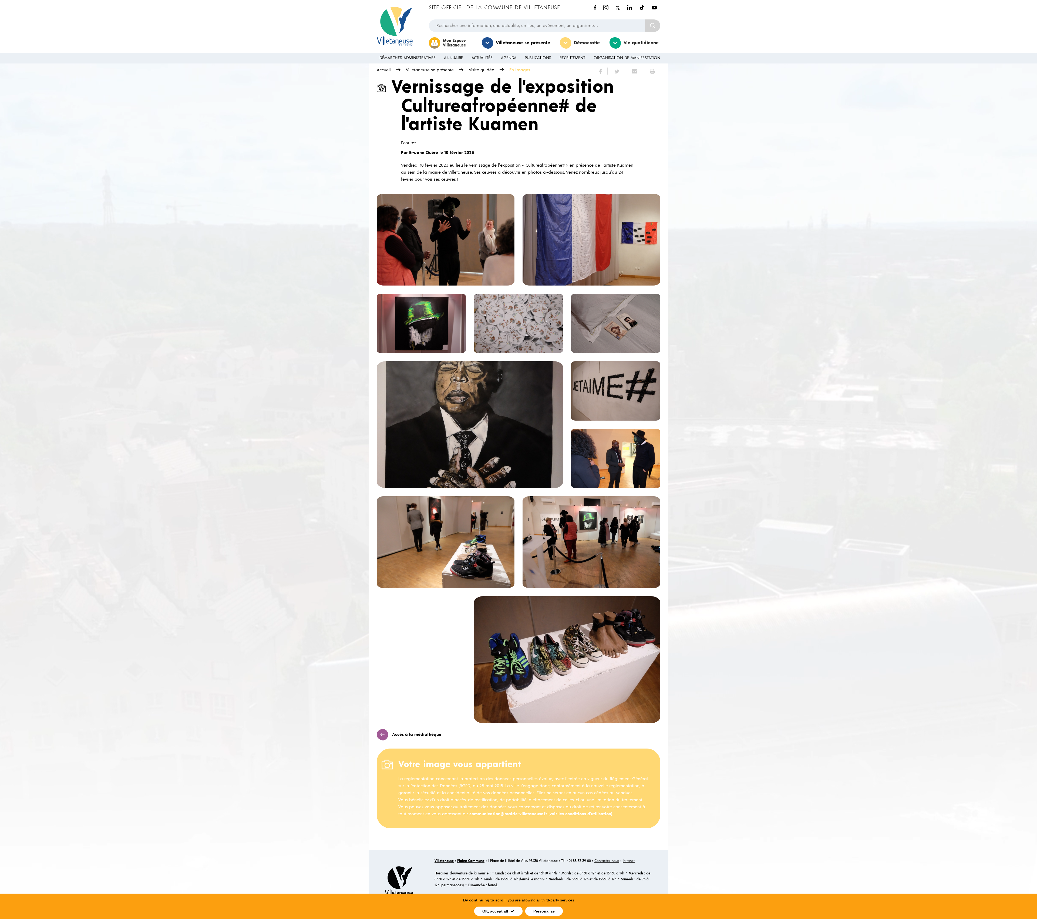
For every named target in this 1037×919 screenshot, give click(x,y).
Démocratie (587, 43)
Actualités (482, 58)
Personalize (544, 911)
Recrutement (572, 58)
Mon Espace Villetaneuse (454, 43)
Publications (538, 58)
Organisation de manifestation (627, 58)
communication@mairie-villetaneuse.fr (508, 814)
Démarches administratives (407, 58)
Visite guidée (481, 70)
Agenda (509, 58)
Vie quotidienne (641, 43)
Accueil (384, 70)
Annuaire (453, 58)
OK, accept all (495, 911)
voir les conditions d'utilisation (580, 814)
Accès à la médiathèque (416, 734)
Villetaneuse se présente (523, 43)
